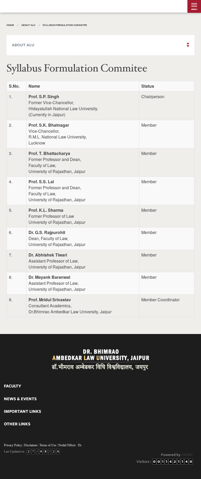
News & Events (20, 399)
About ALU (28, 25)
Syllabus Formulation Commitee (65, 25)
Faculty (12, 386)
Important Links (22, 411)
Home (10, 25)
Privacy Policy (13, 445)
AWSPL (187, 455)
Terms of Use (48, 445)
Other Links (17, 424)
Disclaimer (30, 445)
